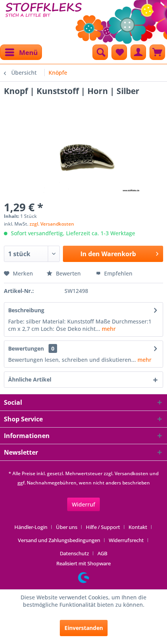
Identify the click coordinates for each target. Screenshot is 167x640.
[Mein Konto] (138, 52)
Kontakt (138, 527)
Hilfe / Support (103, 527)
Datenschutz (74, 553)
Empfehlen (117, 273)
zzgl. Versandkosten (52, 224)
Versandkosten (131, 473)
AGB (102, 553)
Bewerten (68, 273)
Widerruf (83, 504)
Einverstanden (83, 627)
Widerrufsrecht (126, 540)
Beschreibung (26, 310)
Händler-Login (30, 527)
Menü (28, 52)
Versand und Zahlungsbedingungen (59, 540)
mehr (108, 328)
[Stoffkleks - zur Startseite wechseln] (44, 19)
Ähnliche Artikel (29, 379)
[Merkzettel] (119, 52)
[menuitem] (21, 52)
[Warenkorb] (157, 52)
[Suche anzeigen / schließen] (100, 52)
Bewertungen (26, 348)
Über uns (66, 527)
